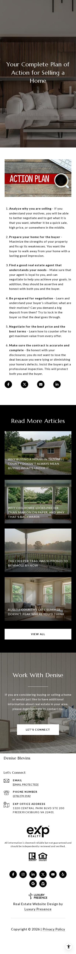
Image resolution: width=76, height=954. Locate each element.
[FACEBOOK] (13, 874)
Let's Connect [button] (38, 729)
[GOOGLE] (33, 883)
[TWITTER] (43, 874)
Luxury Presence (38, 909)
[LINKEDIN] (33, 874)
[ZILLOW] (43, 883)
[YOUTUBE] (53, 874)
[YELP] (63, 874)
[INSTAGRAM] (23, 874)
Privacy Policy (54, 929)
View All (38, 634)
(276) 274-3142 (22, 795)
